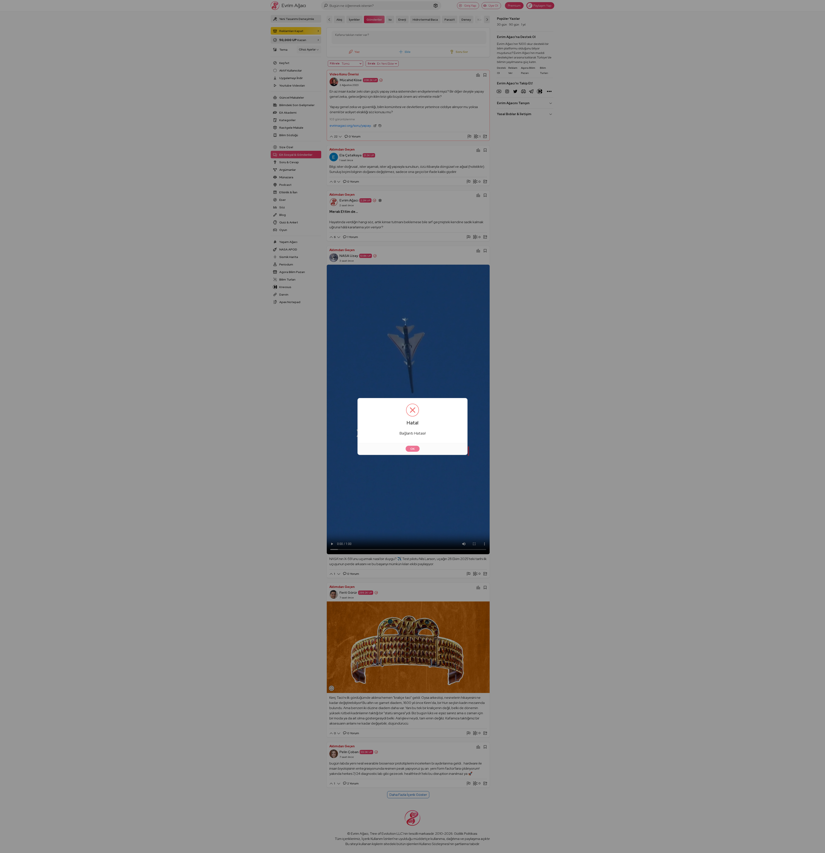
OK (412, 449)
